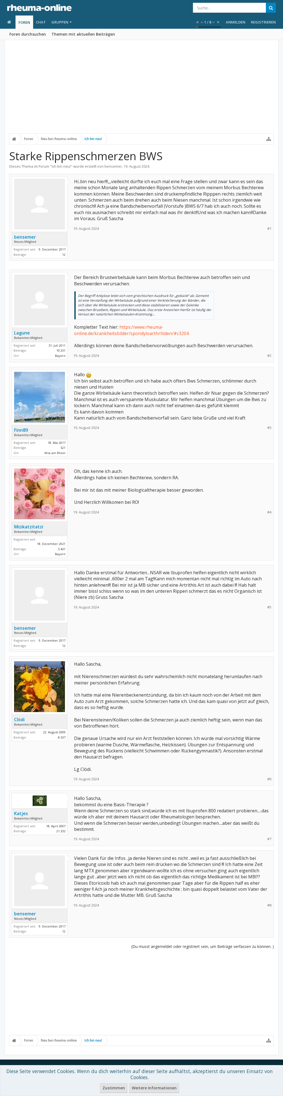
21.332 (60, 831)
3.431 (61, 549)
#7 (269, 839)
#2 (269, 355)
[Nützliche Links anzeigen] (269, 139)
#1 (269, 228)
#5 (269, 607)
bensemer (113, 166)
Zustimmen (114, 1087)
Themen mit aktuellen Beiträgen (83, 34)
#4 (269, 512)
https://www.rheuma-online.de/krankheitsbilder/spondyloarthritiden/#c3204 (131, 330)
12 (63, 254)
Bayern (60, 356)
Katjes (21, 813)
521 (63, 448)
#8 (269, 905)
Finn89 (21, 430)
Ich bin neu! (61, 166)
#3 (269, 427)
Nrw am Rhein (54, 453)
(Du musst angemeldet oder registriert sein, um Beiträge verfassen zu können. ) (202, 946)
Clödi (19, 719)
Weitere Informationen (154, 1087)
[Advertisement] (141, 90)
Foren (24, 22)
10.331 (60, 350)
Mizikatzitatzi (28, 526)
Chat (41, 22)
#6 (269, 779)
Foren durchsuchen (27, 34)
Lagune (22, 333)
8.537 (61, 737)
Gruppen (59, 22)
